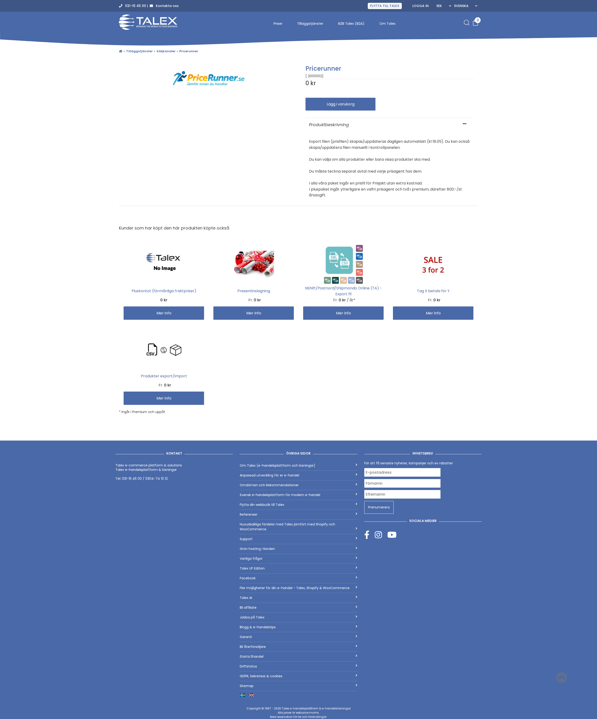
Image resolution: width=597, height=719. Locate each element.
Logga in (420, 5)
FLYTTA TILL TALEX (384, 5)
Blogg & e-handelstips (258, 627)
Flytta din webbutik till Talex (262, 504)
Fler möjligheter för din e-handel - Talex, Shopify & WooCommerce (295, 588)
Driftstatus (248, 666)
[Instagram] (381, 534)
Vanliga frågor (251, 558)
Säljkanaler (166, 51)
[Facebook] (369, 534)
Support (246, 539)
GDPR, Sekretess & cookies (261, 676)
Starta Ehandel (252, 656)
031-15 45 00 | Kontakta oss (150, 5)
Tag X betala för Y (433, 291)
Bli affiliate (248, 607)
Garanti (246, 637)
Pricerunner (188, 51)
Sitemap (246, 686)
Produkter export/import (164, 376)
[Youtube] (391, 534)
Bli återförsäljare (253, 646)
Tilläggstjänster (310, 23)
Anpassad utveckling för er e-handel (269, 475)
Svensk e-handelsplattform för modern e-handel (280, 495)
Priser (278, 23)
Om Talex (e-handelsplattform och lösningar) (277, 465)
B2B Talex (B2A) (351, 23)
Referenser (248, 514)
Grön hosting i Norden (257, 548)
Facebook (248, 578)
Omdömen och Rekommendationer (269, 485)
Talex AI (246, 597)
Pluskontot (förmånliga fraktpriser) (164, 291)
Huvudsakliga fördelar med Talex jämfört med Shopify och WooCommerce (287, 526)
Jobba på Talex (252, 617)
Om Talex (387, 23)
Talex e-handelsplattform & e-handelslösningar (316, 708)
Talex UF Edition (252, 568)
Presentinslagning (253, 291)
